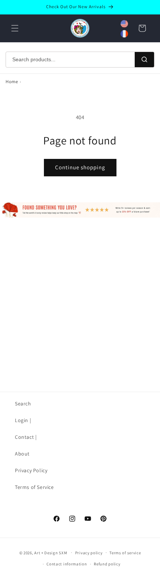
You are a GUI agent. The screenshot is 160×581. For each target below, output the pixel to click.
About (22, 453)
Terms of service (125, 552)
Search (23, 403)
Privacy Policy (31, 470)
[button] (15, 28)
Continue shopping (80, 167)
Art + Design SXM (50, 552)
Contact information (67, 564)
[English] (124, 23)
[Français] (124, 33)
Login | (23, 420)
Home (12, 81)
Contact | (25, 437)
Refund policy (107, 564)
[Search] (144, 60)
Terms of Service (34, 487)
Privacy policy (89, 552)
